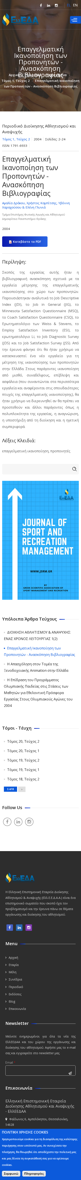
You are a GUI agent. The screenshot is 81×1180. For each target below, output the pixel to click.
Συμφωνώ (11, 1173)
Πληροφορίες (34, 1173)
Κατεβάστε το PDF (27, 242)
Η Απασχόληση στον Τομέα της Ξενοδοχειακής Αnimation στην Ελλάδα (36, 667)
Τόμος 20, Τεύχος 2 (23, 741)
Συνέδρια (15, 979)
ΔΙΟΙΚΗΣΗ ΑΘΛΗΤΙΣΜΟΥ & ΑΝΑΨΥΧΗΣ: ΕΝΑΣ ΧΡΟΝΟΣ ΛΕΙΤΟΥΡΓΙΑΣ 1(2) (37, 635)
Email (10, 1062)
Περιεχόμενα (56, 75)
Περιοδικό (33, 75)
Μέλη (12, 972)
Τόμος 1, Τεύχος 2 (16, 81)
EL (69, 5)
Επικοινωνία (17, 1009)
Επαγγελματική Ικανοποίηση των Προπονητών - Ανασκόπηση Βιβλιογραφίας (39, 651)
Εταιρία (14, 965)
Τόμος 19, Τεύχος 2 (23, 760)
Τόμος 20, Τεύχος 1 (23, 750)
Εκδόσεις (15, 994)
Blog (12, 1001)
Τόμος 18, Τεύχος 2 (23, 779)
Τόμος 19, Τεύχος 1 (23, 769)
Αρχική (14, 75)
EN (75, 5)
